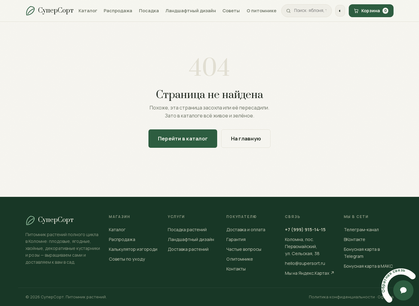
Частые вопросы (243, 249)
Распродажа (118, 10)
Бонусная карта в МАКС (368, 266)
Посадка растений (187, 229)
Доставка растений (188, 249)
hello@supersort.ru (305, 263)
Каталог (88, 10)
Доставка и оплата (245, 229)
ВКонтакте (354, 239)
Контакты (236, 269)
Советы (231, 10)
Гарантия (236, 239)
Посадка (149, 10)
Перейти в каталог (183, 138)
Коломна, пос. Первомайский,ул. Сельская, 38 (302, 246)
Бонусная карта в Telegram (362, 252)
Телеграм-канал (361, 229)
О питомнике (261, 10)
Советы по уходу (127, 259)
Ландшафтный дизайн (191, 10)
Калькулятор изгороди (133, 249)
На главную (246, 138)
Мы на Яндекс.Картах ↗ (310, 273)
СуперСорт (56, 10)
